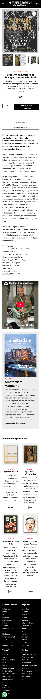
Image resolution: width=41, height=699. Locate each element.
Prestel (24, 640)
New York (6, 676)
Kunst (4, 612)
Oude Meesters (8, 679)
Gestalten (25, 626)
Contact (25, 660)
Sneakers (6, 690)
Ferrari (4, 665)
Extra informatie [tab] (20, 127)
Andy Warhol (7, 654)
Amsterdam (7, 642)
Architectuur (7, 620)
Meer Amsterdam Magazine (16, 423)
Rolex (4, 685)
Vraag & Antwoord (29, 654)
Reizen (5, 626)
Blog (23, 679)
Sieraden (5, 688)
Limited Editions (8, 645)
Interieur (5, 617)
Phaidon (25, 637)
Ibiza (4, 663)
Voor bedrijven (27, 657)
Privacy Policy (27, 674)
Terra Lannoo (27, 642)
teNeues (25, 617)
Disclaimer (26, 676)
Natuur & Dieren (8, 628)
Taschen (25, 612)
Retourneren (26, 663)
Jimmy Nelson (8, 668)
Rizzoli (24, 614)
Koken (4, 623)
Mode (4, 614)
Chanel (5, 657)
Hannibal (25, 628)
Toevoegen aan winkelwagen (26, 106)
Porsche (5, 682)
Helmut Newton (8, 660)
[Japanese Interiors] (10, 454)
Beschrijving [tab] (20, 122)
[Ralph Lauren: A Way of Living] (30, 454)
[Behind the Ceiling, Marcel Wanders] (30, 524)
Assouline (25, 609)
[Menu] (3, 4)
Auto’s (4, 631)
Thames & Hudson (29, 645)
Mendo (24, 631)
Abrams (25, 620)
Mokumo (25, 634)
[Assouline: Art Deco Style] (10, 524)
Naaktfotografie (8, 674)
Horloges (6, 634)
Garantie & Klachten (29, 665)
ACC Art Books (28, 623)
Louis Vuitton (7, 671)
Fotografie (6, 609)
